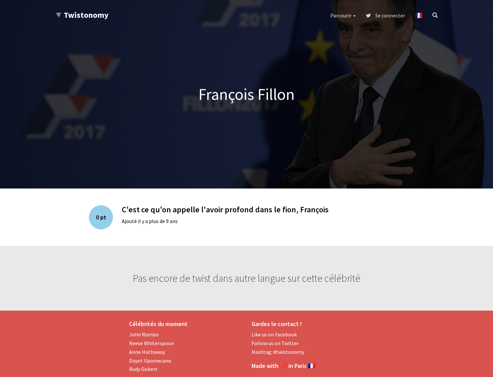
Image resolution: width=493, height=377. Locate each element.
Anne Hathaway (147, 351)
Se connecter (389, 15)
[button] (418, 15)
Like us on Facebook (274, 334)
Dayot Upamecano (150, 360)
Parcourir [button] (341, 15)
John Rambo (144, 334)
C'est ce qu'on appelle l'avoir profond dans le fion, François (225, 209)
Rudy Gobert (143, 369)
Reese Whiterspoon (151, 343)
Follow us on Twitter (275, 343)
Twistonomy (86, 15)
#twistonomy (288, 351)
